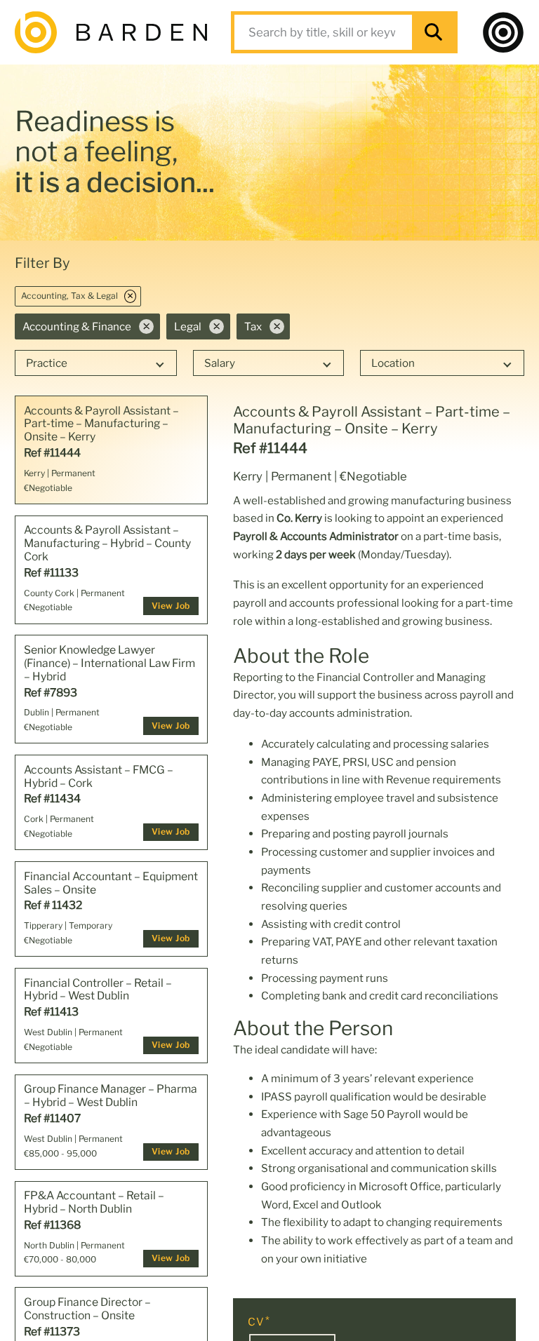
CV (256, 1321)
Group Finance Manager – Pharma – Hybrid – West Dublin (110, 1096)
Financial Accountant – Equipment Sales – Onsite (111, 883)
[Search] (433, 32)
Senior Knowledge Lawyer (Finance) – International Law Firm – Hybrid (109, 663)
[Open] (503, 32)
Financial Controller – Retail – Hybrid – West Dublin (98, 990)
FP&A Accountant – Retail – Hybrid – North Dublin (94, 1202)
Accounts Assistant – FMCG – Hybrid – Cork (98, 777)
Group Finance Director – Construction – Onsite (87, 1309)
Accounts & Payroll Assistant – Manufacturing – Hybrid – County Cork (107, 543)
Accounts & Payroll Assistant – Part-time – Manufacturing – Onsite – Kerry (101, 424)
